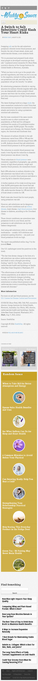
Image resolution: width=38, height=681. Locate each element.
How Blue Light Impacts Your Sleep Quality (17, 599)
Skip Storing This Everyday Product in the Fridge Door (16, 528)
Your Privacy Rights (6, 674)
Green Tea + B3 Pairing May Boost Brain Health (16, 552)
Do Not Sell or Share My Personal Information (24, 678)
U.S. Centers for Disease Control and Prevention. (19, 298)
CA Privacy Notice (17, 674)
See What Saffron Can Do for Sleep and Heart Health (16, 432)
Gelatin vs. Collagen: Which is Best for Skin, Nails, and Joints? (18, 645)
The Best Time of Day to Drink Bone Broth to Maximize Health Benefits (17, 622)
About (7, 671)
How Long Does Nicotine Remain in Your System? (17, 615)
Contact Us (30, 671)
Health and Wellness (17, 333)
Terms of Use (27, 674)
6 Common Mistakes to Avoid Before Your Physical (17, 456)
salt (10, 46)
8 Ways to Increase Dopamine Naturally (15, 630)
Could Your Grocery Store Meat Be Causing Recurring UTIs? (16, 661)
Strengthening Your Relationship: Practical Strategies (13, 505)
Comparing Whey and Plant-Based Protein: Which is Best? (16, 607)
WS (3, 671)
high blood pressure (25, 209)
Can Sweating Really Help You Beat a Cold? (17, 480)
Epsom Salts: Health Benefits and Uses (16, 408)
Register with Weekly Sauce (18, 671)
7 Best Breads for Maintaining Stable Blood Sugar (18, 638)
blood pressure (21, 159)
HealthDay (19, 324)
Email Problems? (6, 678)
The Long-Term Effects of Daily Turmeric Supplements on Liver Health (18, 653)
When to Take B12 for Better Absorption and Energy (16, 384)
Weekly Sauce (7, 37)
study (29, 103)
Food (9, 333)
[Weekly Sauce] (19, 16)
